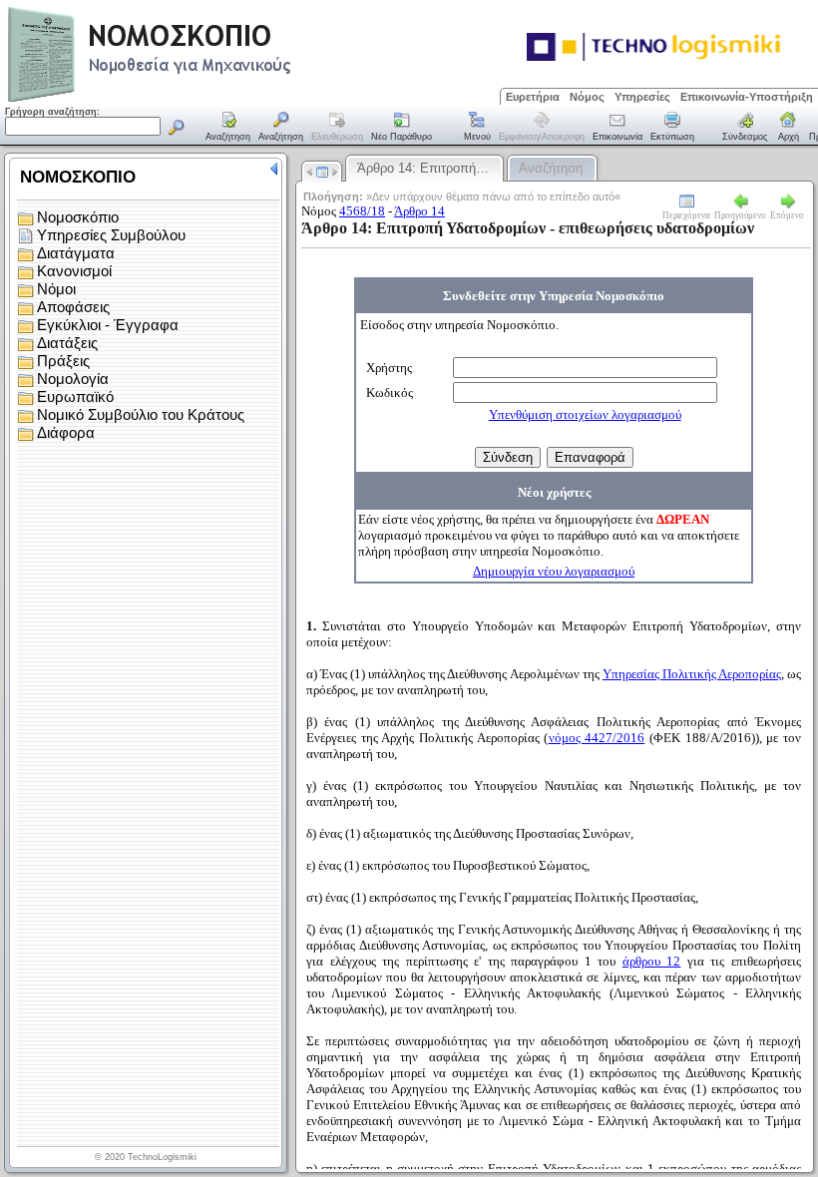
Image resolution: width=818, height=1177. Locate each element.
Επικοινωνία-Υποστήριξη (746, 97)
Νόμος (587, 97)
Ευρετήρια (533, 97)
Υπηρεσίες (642, 97)
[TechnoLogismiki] (228, 99)
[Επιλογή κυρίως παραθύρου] (228, 128)
